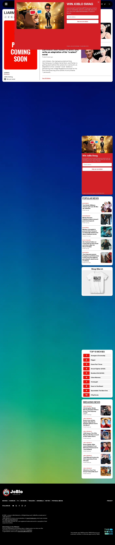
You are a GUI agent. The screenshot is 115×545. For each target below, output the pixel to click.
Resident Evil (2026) (97, 373)
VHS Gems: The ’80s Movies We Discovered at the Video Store (91, 434)
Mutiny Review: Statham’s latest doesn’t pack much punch (90, 219)
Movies (4, 501)
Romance (6, 74)
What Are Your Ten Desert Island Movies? (90, 470)
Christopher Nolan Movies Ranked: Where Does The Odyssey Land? (90, 410)
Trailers (31, 501)
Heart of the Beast (97, 386)
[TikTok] (104, 4)
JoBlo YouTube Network (11, 520)
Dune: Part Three (96, 364)
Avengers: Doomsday (98, 355)
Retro (47, 501)
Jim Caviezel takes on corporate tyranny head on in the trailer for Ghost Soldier (90, 244)
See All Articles (46, 78)
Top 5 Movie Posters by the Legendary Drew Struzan (91, 459)
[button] (6, 4)
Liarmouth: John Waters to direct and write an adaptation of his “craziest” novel (60, 52)
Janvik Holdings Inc (31, 518)
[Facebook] (19, 505)
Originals (40, 501)
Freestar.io (29, 530)
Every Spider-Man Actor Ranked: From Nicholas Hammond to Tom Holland (90, 447)
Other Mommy (96, 377)
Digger (93, 360)
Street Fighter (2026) (98, 369)
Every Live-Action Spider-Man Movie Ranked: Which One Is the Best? (90, 423)
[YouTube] (13, 505)
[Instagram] (102, 4)
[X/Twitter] (16, 505)
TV (18, 501)
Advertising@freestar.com (25, 531)
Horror (12, 501)
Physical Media (57, 501)
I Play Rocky (95, 395)
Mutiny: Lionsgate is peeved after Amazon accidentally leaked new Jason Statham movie (90, 232)
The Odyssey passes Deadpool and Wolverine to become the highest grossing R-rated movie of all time (90, 257)
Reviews (24, 501)
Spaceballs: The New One (99, 390)
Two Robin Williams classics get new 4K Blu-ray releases (90, 206)
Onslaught (94, 382)
